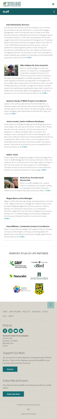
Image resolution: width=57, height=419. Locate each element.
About (11, 316)
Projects (26, 311)
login (28, 409)
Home (5, 311)
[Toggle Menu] (53, 4)
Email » (5, 345)
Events (45, 311)
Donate (10, 369)
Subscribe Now (13, 394)
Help (5, 316)
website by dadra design (28, 414)
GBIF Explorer (15, 311)
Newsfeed (36, 311)
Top (51, 305)
